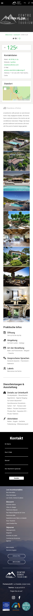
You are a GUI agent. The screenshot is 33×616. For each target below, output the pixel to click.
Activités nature (11, 504)
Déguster (9, 533)
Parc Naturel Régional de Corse (15, 512)
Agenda (8, 541)
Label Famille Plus (11, 523)
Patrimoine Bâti (10, 515)
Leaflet (14, 99)
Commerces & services (13, 538)
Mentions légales (11, 550)
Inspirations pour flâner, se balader (16, 518)
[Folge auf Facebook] (20, 598)
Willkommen (8, 35)
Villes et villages (11, 507)
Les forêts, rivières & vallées (14, 498)
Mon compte (10, 547)
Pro (25, 3)
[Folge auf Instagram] (14, 598)
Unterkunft (17, 35)
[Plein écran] (5, 88)
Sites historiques (11, 495)
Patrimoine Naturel (11, 510)
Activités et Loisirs (11, 535)
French (32, 3)
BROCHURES (16, 562)
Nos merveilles (10, 492)
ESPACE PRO (16, 556)
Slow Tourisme (10, 521)
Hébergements (10, 530)
